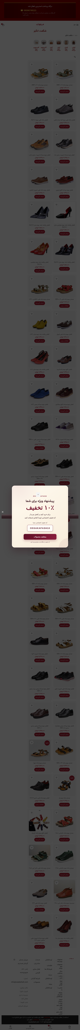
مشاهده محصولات (40, 537)
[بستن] (2, 511)
